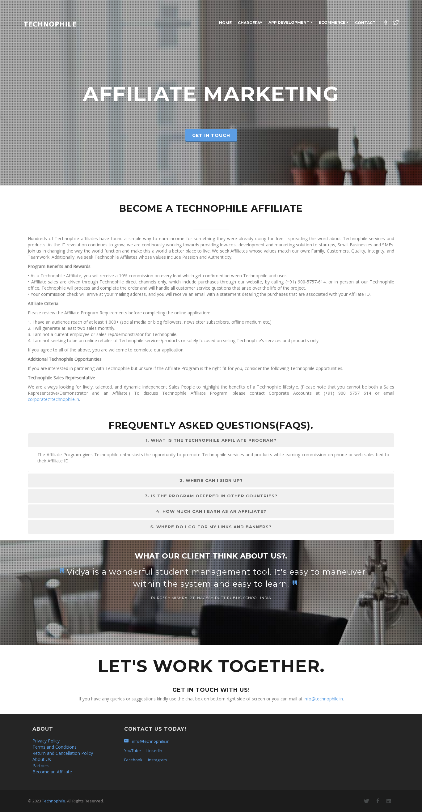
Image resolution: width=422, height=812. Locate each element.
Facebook (133, 760)
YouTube (132, 750)
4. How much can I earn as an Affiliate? (211, 511)
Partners (40, 765)
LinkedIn (154, 750)
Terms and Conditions (54, 747)
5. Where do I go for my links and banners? (211, 526)
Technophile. (54, 801)
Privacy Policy (46, 741)
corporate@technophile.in (53, 399)
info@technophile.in (323, 699)
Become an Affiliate (52, 772)
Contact (365, 22)
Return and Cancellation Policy (62, 753)
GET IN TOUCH (211, 135)
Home (225, 22)
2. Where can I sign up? (211, 480)
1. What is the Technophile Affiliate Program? (211, 440)
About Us (41, 759)
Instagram (157, 760)
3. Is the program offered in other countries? (211, 495)
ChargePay (250, 22)
